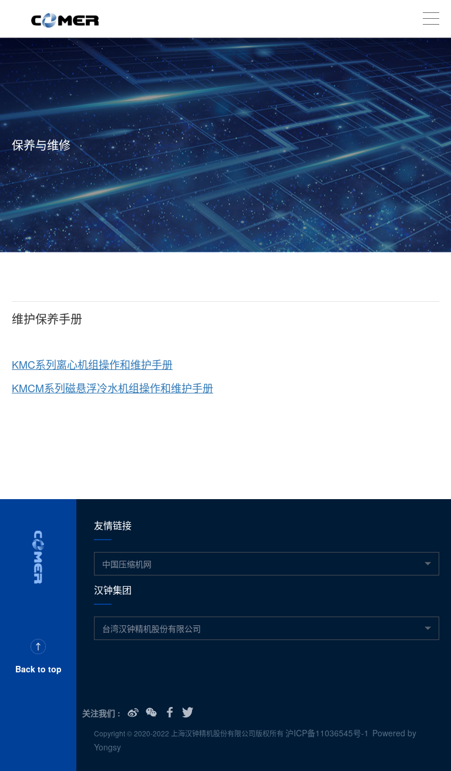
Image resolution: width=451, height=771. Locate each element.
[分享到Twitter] (187, 712)
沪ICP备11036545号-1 (327, 733)
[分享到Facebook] (169, 712)
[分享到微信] (151, 712)
